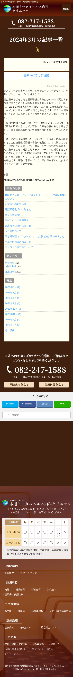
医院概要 (9, 573)
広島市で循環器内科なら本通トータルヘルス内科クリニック (40, 666)
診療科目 (12, 582)
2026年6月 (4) (12, 292)
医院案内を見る (19, 384)
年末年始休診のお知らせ (18, 241)
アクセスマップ (28, 573)
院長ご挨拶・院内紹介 (16, 644)
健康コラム (11, 271)
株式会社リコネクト (49, 669)
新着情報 (9, 262)
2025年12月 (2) (13, 308)
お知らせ (11, 266)
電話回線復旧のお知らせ (18, 209)
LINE (62, 404)
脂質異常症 (37, 611)
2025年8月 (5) (12, 325)
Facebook (28, 404)
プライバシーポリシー (44, 649)
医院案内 (12, 566)
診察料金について (50, 627)
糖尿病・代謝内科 (13, 594)
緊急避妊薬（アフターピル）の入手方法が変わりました (34, 236)
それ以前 (9, 330)
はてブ (45, 404)
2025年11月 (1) (13, 314)
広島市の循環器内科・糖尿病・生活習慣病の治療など (19, 2)
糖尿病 (21, 611)
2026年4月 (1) (12, 298)
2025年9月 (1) (12, 319)
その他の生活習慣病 (60, 611)
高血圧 (8, 611)
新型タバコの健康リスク (18, 220)
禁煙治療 (12, 620)
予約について (27, 627)
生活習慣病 (12, 604)
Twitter (11, 404)
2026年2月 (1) (12, 303)
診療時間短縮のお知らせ (18, 225)
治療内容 (9, 627)
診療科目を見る (53, 384)
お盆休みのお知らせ (15, 204)
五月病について (13, 231)
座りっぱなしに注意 (37, 75)
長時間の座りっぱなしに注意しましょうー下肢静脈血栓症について (36, 197)
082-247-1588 (40, 369)
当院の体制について (15, 649)
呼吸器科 (36, 589)
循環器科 (20, 589)
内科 (6, 589)
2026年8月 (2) (12, 287)
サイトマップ (11, 653)
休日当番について (14, 214)
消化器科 (52, 589)
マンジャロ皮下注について (19, 247)
